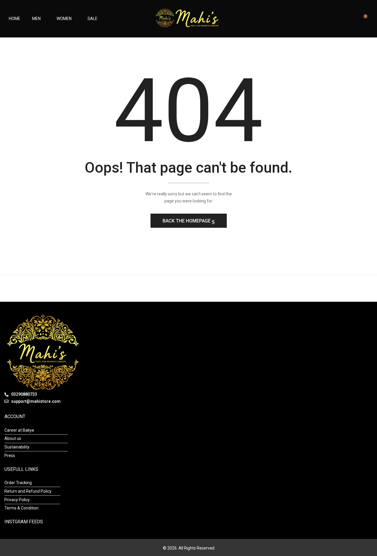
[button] (363, 18)
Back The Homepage (187, 221)
